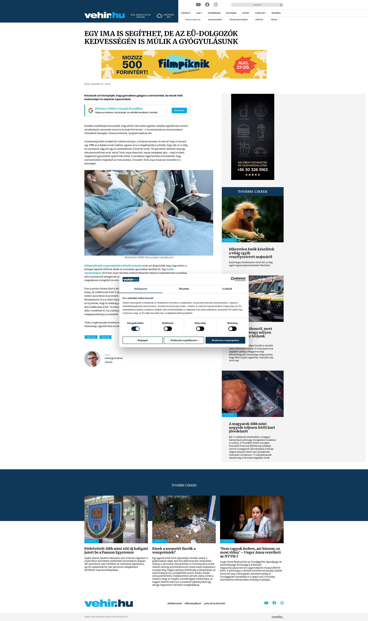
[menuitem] (186, 13)
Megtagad (143, 340)
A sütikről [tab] (227, 289)
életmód (105, 337)
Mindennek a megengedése (225, 340)
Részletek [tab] (184, 289)
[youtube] (198, 4)
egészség (91, 337)
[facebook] (207, 4)
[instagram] (215, 4)
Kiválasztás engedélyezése (184, 340)
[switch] (168, 328)
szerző (108, 355)
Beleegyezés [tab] (140, 289)
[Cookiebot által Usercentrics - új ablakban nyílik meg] (233, 279)
